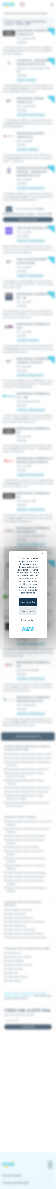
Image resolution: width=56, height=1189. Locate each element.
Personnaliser (28, 620)
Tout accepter (28, 602)
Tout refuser (28, 611)
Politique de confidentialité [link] (28, 628)
